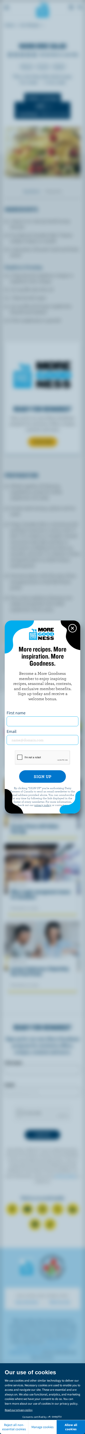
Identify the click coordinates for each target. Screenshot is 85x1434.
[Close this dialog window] (72, 628)
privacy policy (42, 804)
